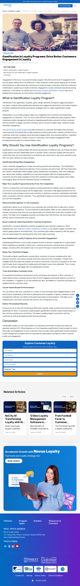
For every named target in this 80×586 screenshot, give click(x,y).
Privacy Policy (40, 575)
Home (4, 11)
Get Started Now (65, 6)
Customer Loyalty (14, 11)
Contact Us (19, 575)
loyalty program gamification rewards (50, 90)
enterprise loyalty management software (33, 229)
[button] (75, 5)
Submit (40, 374)
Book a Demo (14, 461)
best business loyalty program (17, 130)
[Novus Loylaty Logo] (13, 5)
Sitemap (29, 575)
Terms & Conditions (55, 575)
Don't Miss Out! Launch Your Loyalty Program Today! (40, 1)
